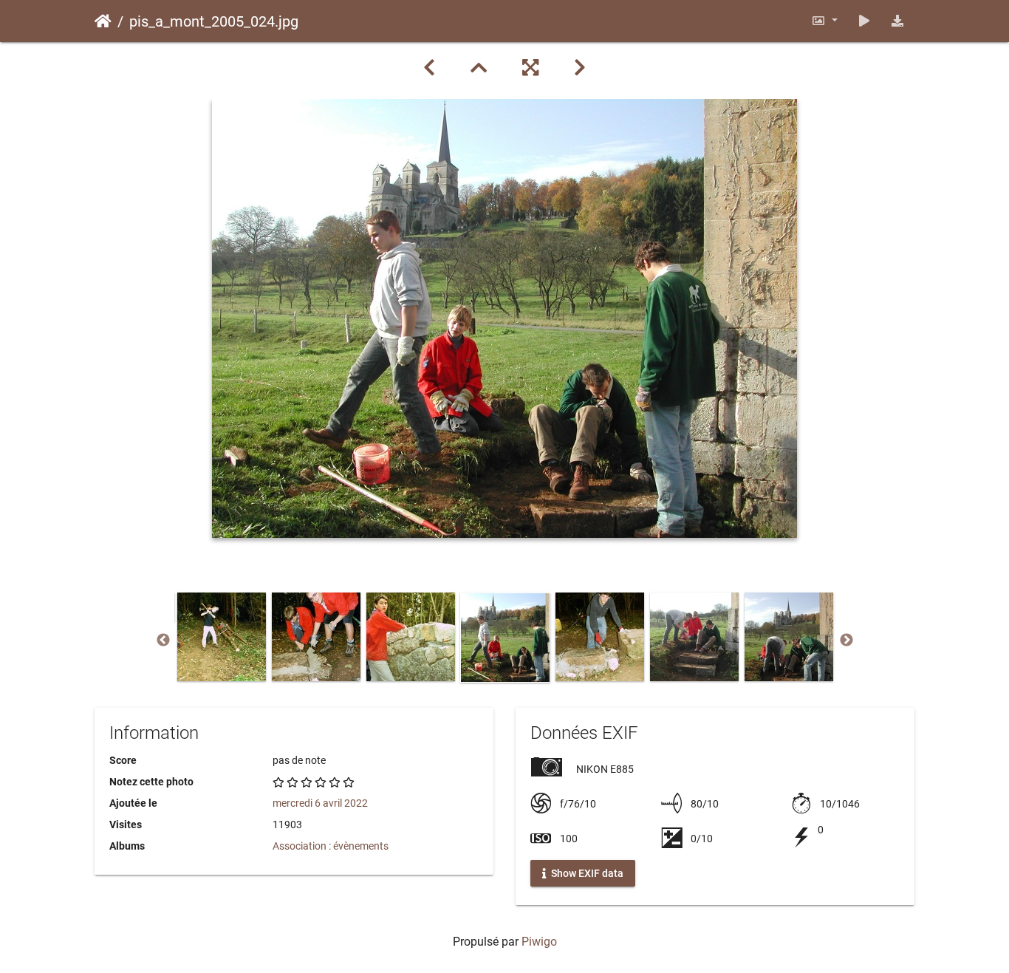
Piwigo (539, 942)
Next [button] (846, 640)
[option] (221, 637)
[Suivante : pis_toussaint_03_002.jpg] (579, 68)
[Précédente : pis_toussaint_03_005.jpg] (429, 68)
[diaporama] (864, 21)
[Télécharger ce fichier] (897, 21)
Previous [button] (163, 640)
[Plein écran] (530, 68)
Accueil (103, 21)
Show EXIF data (586, 873)
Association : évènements (331, 846)
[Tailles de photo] (824, 21)
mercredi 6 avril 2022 (320, 803)
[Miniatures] (478, 68)
